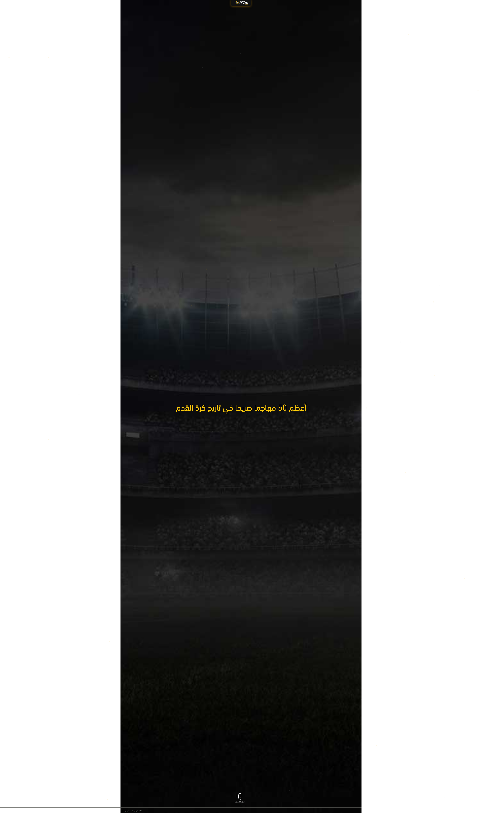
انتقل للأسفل (240, 801)
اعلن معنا (101, 810)
